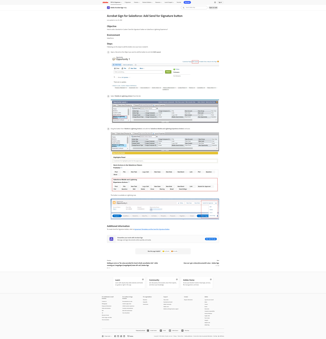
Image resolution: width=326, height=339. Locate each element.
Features (136, 2)
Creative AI (104, 301)
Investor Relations (208, 313)
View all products (105, 319)
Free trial (179, 2)
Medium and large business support (171, 309)
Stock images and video (107, 317)
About (206, 302)
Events (206, 306)
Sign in (220, 2)
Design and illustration (106, 306)
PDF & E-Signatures (115, 2)
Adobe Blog (207, 325)
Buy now (187, 2)
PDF (103, 310)
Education (145, 299)
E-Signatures (128, 2)
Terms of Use (180, 336)
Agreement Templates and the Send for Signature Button (151, 229)
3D (102, 312)
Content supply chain (126, 303)
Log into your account (209, 299)
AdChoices (222, 336)
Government (145, 304)
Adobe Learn (166, 306)
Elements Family (105, 315)
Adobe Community (167, 304)
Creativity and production (127, 308)
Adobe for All (207, 322)
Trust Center (207, 318)
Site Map (215, 336)
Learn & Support (168, 2)
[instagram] (118, 336)
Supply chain (207, 315)
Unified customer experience (128, 306)
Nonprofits (145, 302)
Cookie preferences (188, 336)
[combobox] (194, 7)
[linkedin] (124, 336)
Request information (188, 299)
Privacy (175, 336)
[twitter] (121, 336)
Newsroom (207, 309)
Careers (206, 304)
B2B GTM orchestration (127, 310)
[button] (215, 2)
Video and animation (106, 308)
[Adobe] (105, 2)
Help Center (166, 299)
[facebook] (115, 336)
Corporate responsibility (210, 311)
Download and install (168, 302)
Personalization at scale (127, 301)
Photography (104, 303)
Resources (157, 2)
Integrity (206, 320)
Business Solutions (147, 2)
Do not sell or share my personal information (203, 336)
